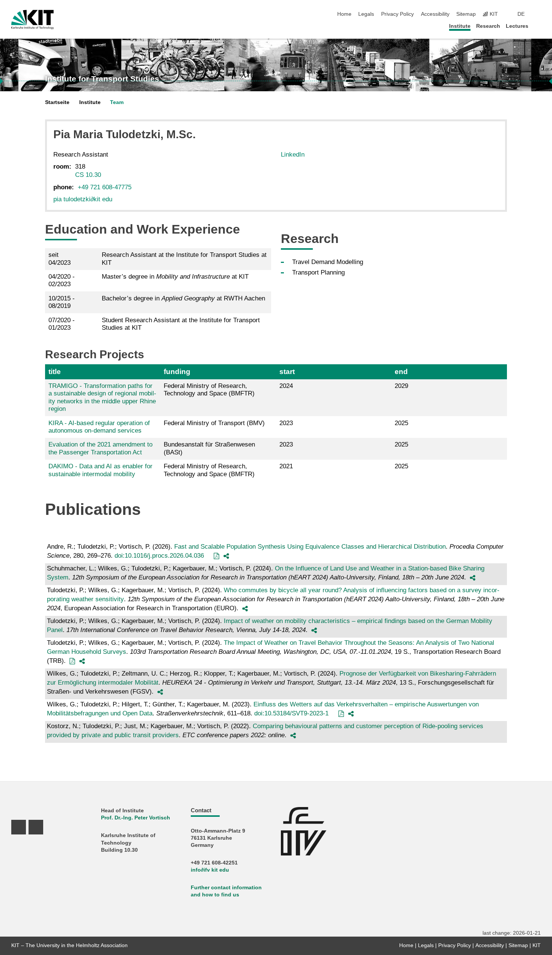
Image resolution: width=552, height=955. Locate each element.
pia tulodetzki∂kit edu (82, 199)
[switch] (538, 14)
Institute (460, 26)
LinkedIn (293, 154)
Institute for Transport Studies (102, 78)
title (54, 372)
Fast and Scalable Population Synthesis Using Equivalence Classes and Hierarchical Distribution (310, 546)
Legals (366, 14)
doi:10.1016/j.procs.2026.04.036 (159, 555)
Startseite (57, 102)
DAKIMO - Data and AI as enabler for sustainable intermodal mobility (100, 470)
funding (177, 372)
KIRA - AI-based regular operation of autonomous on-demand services (99, 426)
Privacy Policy (397, 14)
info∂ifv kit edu (210, 870)
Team (117, 102)
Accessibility (435, 14)
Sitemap (466, 14)
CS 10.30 (88, 174)
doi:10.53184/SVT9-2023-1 (291, 713)
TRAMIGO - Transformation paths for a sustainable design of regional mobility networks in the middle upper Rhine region (102, 397)
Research (488, 26)
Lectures (517, 26)
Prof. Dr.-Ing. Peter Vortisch (135, 818)
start (287, 372)
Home (344, 14)
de (521, 14)
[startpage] (538, 26)
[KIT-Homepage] (32, 19)
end (401, 372)
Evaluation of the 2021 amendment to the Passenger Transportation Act (100, 448)
